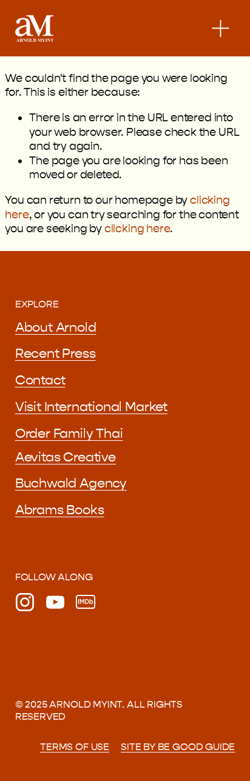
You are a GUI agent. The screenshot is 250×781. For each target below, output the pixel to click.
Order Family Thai (69, 433)
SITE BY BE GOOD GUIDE (178, 747)
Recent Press (55, 353)
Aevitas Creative (65, 457)
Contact (40, 380)
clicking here (137, 228)
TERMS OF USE (74, 747)
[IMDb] (85, 602)
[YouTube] (55, 602)
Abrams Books (59, 510)
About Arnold (55, 327)
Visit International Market (91, 407)
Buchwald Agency (71, 483)
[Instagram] (25, 602)
